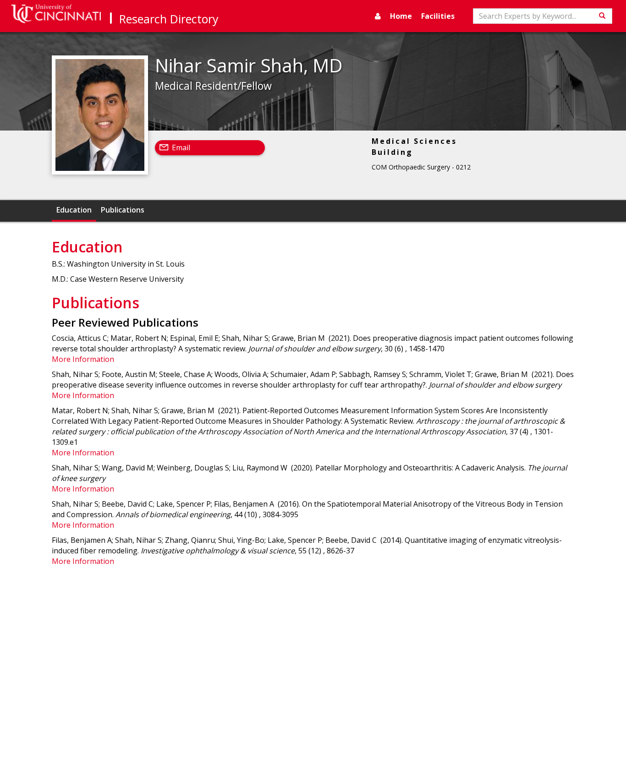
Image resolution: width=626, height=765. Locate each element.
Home (401, 16)
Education (74, 210)
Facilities (438, 16)
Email (181, 147)
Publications (122, 210)
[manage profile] (377, 16)
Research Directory (169, 19)
